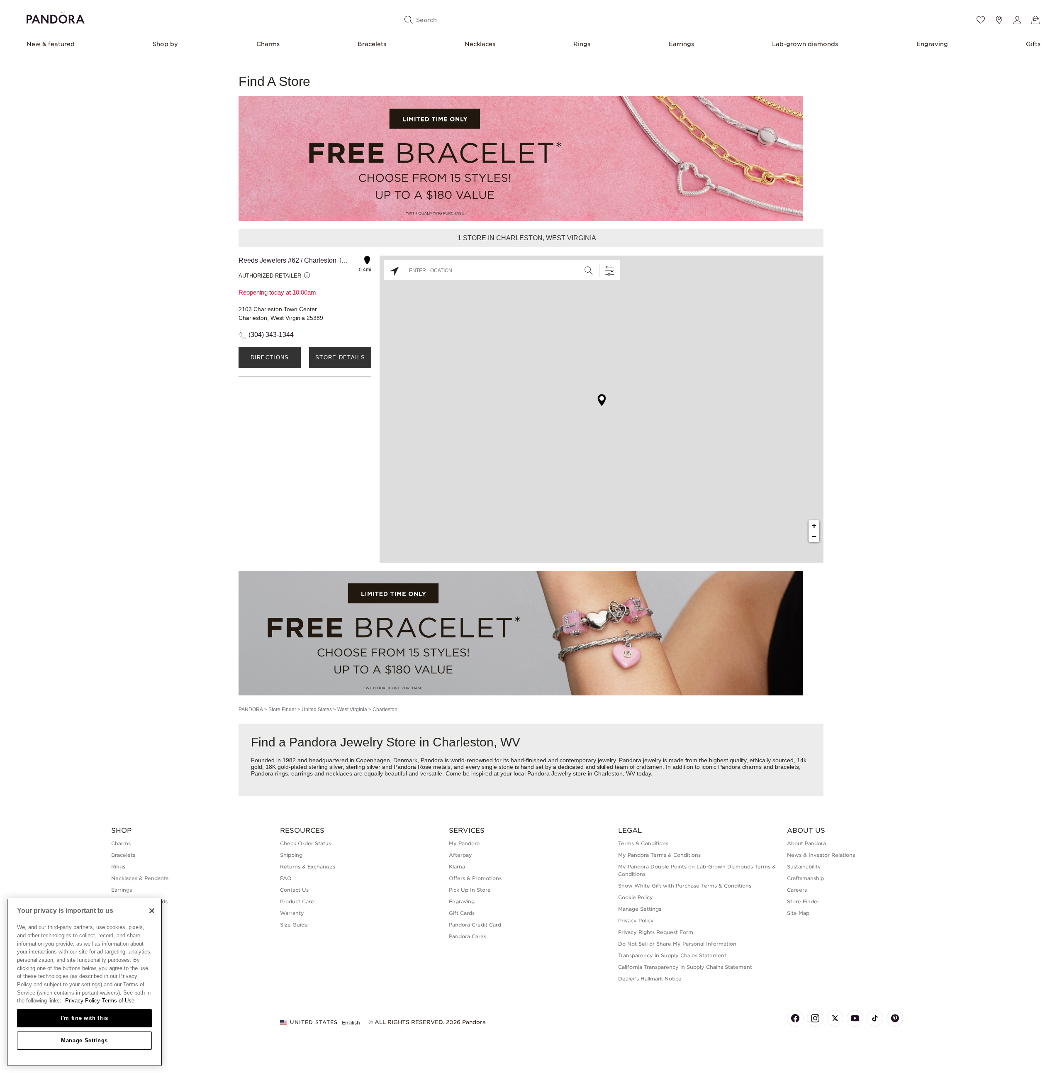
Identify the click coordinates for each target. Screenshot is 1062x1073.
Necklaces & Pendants (139, 878)
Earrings (681, 44)
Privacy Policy (636, 920)
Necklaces (480, 44)
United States (317, 709)
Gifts (1033, 44)
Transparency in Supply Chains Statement (672, 955)
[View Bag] (1035, 20)
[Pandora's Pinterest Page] (895, 1018)
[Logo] (56, 16)
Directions (270, 357)
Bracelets (372, 44)
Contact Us (294, 890)
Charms (268, 44)
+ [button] (814, 525)
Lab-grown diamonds (805, 44)
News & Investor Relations (821, 855)
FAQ (286, 878)
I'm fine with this (84, 1018)
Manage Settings (84, 1040)
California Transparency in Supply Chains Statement (685, 967)
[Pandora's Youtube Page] (855, 1018)
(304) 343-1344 (271, 334)
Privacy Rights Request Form (655, 932)
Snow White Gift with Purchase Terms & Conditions (684, 886)
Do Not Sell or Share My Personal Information (677, 944)
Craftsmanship (805, 878)
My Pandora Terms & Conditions (659, 855)
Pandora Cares (467, 936)
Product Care (297, 901)
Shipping (291, 855)
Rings (581, 44)
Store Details (340, 357)
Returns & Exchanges (307, 866)
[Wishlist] (981, 20)
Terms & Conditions (643, 843)
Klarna (457, 866)
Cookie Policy (635, 897)
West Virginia (352, 709)
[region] (84, 982)
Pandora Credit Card (475, 925)
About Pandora (806, 843)
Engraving (932, 44)
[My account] (1017, 20)
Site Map (798, 913)
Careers (797, 890)
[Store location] (999, 20)
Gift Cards (462, 913)
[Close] (152, 911)
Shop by (165, 44)
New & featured (51, 44)
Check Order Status (305, 843)
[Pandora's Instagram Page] (815, 1018)
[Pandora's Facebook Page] (795, 1018)
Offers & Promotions (475, 878)
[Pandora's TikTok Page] (875, 1018)
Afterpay (460, 855)
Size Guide (294, 925)
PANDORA (251, 709)
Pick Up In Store (470, 890)
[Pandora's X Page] (835, 1018)
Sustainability (804, 866)
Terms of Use (118, 1000)
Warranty (292, 913)
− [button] (814, 536)
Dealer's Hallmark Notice (650, 978)
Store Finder (282, 709)
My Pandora (464, 843)
